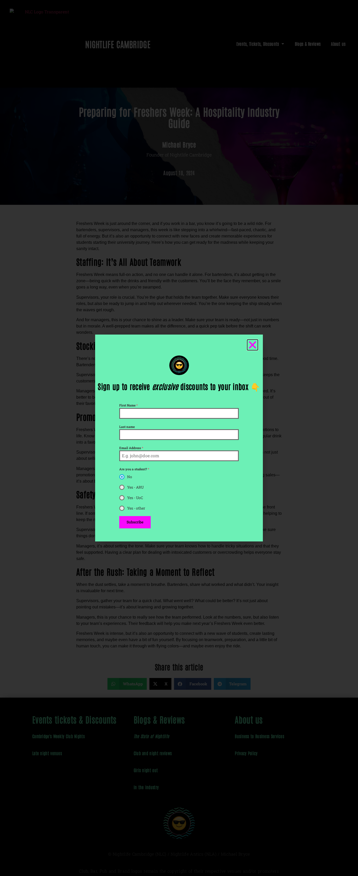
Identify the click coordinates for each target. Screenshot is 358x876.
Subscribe (135, 521)
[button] (252, 345)
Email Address (131, 448)
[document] (179, 438)
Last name (127, 427)
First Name (128, 405)
